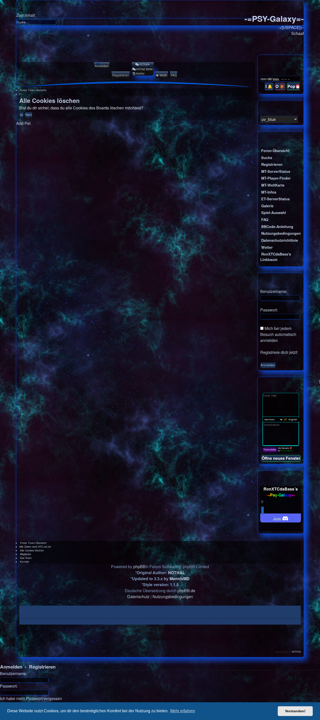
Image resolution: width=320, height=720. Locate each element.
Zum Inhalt (25, 15)
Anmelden (11, 666)
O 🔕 (280, 86)
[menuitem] (101, 66)
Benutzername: (13, 673)
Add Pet (23, 123)
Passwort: (9, 686)
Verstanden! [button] (295, 711)
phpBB (139, 566)
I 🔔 (269, 86)
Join (277, 519)
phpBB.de (186, 590)
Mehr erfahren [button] (182, 711)
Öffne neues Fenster (281, 458)
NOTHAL (176, 572)
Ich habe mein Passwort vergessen (31, 698)
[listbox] (279, 119)
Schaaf (297, 33)
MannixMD (180, 578)
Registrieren (42, 666)
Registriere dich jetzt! (279, 352)
